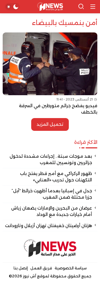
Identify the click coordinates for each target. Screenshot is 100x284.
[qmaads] (50, 248)
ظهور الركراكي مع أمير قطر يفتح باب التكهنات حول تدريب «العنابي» (56, 176)
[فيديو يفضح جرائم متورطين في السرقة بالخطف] (50, 73)
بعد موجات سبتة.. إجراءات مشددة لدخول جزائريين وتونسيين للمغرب (51, 159)
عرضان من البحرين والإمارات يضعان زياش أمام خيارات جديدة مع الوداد (51, 211)
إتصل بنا (21, 268)
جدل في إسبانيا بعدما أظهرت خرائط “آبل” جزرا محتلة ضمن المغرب (51, 194)
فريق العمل (41, 268)
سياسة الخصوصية (71, 268)
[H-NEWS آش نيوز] (50, 7)
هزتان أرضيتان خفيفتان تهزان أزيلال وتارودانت (48, 225)
